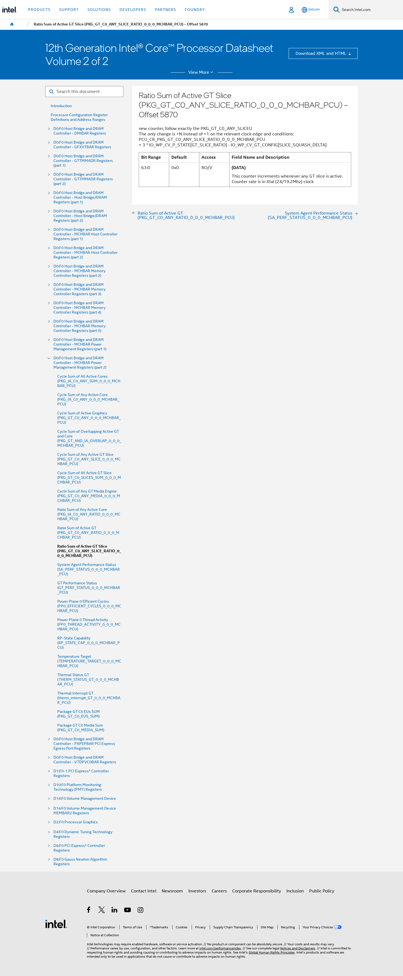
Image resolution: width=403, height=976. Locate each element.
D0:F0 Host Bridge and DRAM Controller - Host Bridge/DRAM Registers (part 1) (80, 197)
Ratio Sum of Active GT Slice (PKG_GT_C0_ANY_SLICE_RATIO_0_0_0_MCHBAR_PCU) (89, 551)
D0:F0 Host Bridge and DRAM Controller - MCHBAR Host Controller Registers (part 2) (85, 253)
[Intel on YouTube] (128, 911)
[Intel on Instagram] (141, 911)
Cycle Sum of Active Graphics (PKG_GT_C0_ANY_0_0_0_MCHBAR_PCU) (89, 418)
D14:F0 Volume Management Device (84, 798)
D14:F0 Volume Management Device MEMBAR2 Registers (84, 810)
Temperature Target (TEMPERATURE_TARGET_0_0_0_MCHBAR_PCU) (89, 661)
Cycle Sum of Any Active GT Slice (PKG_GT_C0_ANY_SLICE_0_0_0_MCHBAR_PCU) (89, 459)
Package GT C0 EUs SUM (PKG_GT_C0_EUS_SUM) (78, 714)
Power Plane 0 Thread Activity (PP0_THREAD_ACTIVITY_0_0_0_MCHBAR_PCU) (89, 624)
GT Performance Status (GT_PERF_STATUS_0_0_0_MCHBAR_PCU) (88, 588)
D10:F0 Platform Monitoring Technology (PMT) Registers (77, 787)
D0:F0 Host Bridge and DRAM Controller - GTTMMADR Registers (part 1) (83, 161)
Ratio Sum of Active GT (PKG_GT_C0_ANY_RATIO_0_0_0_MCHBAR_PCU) (88, 533)
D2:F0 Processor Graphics (75, 822)
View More (198, 72)
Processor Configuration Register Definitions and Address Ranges (79, 117)
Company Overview (106, 891)
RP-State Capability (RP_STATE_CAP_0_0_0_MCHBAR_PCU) (88, 643)
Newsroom (172, 891)
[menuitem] (12, 24)
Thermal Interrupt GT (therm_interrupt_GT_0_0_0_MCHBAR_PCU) (88, 698)
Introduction (61, 106)
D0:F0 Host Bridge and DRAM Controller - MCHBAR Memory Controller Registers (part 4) (79, 308)
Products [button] (39, 9)
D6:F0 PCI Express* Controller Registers (79, 848)
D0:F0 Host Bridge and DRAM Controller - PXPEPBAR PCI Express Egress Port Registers (84, 744)
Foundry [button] (195, 9)
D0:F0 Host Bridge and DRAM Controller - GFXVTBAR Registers (82, 144)
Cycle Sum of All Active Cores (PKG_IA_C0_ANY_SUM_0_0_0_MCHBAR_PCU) (88, 381)
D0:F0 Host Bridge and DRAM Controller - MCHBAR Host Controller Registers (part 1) (85, 234)
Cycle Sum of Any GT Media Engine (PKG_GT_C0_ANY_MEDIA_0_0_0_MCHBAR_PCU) (88, 496)
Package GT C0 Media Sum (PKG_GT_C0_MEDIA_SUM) (80, 727)
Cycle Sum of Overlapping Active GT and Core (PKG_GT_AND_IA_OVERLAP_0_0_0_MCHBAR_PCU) (89, 438)
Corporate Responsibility (256, 891)
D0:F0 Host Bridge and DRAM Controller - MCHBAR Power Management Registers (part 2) (79, 363)
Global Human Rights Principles (272, 952)
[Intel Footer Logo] (56, 923)
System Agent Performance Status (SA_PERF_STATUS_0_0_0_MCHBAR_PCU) (88, 569)
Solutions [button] (99, 9)
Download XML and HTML (321, 53)
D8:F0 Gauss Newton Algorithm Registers (80, 861)
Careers (219, 891)
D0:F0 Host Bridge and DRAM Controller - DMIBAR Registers (79, 131)
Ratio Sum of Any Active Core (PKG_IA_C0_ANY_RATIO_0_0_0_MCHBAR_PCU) (88, 514)
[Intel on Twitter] (102, 911)
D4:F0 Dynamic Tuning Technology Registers (82, 834)
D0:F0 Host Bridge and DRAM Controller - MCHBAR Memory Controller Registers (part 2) (79, 271)
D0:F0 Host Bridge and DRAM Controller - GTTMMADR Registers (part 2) (83, 179)
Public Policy (321, 891)
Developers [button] (133, 9)
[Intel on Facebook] (89, 911)
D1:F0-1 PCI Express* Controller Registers (81, 773)
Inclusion (295, 891)
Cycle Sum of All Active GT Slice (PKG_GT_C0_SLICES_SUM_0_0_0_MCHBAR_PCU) (89, 478)
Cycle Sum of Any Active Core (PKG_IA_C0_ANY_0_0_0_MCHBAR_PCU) (88, 399)
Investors (197, 891)
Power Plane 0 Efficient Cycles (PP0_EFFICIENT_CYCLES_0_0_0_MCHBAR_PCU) (89, 606)
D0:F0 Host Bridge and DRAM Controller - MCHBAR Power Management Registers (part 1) (79, 344)
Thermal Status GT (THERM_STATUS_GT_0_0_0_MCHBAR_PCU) (88, 680)
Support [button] (69, 9)
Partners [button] (165, 9)
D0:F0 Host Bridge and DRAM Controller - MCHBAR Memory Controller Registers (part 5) (79, 326)
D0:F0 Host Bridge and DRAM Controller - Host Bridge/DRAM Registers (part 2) (80, 216)
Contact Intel (143, 891)
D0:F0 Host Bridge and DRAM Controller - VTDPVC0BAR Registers (84, 759)
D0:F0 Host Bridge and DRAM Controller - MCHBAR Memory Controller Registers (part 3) (79, 289)
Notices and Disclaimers (297, 948)
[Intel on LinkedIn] (114, 911)
